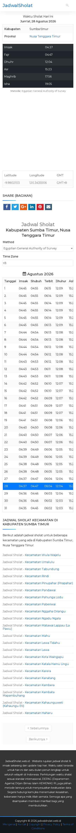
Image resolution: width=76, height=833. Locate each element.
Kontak (21, 824)
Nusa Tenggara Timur (45, 36)
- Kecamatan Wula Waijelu (32, 555)
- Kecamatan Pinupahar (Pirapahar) (38, 583)
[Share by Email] (48, 207)
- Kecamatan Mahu (26, 636)
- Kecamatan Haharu (27, 713)
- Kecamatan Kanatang (29, 678)
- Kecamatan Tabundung (31, 569)
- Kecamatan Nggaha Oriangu (34, 611)
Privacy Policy (51, 824)
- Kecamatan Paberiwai (29, 604)
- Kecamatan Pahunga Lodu (33, 597)
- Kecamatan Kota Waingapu (33, 657)
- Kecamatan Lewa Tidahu (31, 643)
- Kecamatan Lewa (26, 650)
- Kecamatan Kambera (28, 685)
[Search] (67, 5)
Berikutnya (37, 739)
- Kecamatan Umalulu (28, 562)
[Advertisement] (38, 132)
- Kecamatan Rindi (26, 576)
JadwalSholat (18, 5)
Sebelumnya (38, 728)
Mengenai (9, 824)
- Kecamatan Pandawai (29, 590)
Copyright (35, 824)
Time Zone (10, 256)
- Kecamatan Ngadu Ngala (32, 618)
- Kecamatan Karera (27, 671)
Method (8, 242)
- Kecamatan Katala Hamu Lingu (36, 664)
